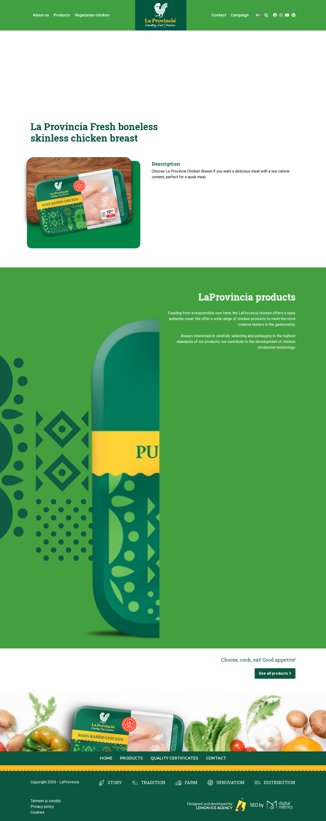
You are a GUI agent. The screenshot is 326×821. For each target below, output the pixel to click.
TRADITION (153, 782)
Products (62, 15)
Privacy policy (42, 806)
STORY (115, 782)
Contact (219, 15)
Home (106, 758)
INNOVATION (230, 782)
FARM (191, 782)
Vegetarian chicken (92, 15)
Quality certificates (174, 758)
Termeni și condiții (46, 801)
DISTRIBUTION (279, 782)
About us (41, 15)
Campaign (240, 15)
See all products (274, 673)
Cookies (37, 812)
